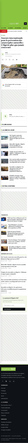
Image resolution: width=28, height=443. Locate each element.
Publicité (3, 415)
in (13, 381)
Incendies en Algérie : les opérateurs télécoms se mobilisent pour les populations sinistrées (13, 289)
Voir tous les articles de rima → (16, 116)
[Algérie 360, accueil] (14, 23)
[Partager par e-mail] (16, 59)
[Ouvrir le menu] (25, 23)
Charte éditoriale (5, 407)
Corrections (4, 410)
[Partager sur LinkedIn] (13, 59)
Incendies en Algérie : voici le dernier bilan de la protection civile (17, 248)
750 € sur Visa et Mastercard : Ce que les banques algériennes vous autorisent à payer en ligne (17, 219)
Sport (25, 28)
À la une (3, 28)
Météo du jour (5, 424)
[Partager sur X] (9, 59)
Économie (18, 28)
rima (6, 52)
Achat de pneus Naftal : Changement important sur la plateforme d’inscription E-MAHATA (15, 234)
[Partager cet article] (2, 59)
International (4, 398)
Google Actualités (6, 430)
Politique (3, 390)
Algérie (10, 28)
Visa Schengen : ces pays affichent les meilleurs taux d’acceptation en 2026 (16, 226)
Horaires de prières (6, 422)
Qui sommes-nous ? (6, 405)
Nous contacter (5, 413)
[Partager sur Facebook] (6, 59)
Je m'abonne (7, 309)
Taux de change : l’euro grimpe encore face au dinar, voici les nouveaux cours (17, 241)
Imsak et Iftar (4, 427)
